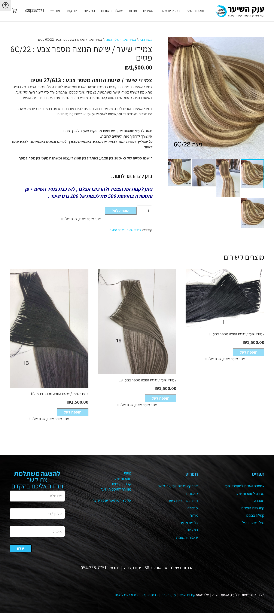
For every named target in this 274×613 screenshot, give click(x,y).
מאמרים (192, 493)
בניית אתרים (149, 594)
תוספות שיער (122, 478)
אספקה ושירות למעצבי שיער (244, 486)
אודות (193, 515)
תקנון (260, 583)
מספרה (259, 500)
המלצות (192, 529)
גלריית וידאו (189, 522)
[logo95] (239, 11)
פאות (127, 473)
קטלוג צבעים (255, 515)
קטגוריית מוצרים (252, 508)
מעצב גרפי (168, 594)
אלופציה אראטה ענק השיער (112, 500)
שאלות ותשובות (187, 537)
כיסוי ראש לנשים (126, 594)
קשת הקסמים (121, 483)
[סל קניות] (14, 10)
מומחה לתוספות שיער (116, 489)
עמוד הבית (145, 39)
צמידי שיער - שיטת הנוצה (120, 39)
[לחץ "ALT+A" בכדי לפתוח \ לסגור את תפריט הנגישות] (5, 5)
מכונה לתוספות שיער (249, 493)
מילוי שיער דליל (253, 522)
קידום (191, 594)
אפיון (182, 594)
